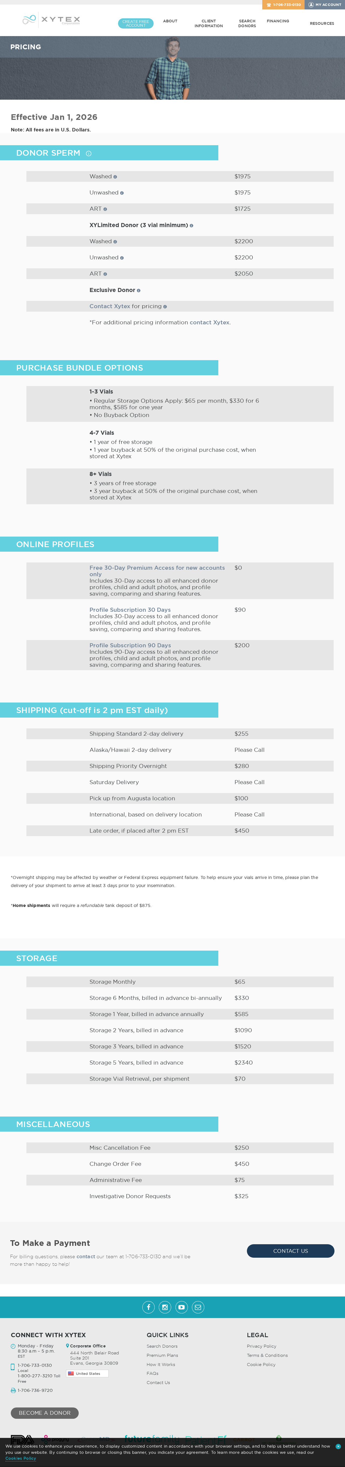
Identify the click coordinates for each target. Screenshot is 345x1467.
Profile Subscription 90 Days (130, 645)
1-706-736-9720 (35, 1390)
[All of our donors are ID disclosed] (89, 154)
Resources (322, 23)
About (170, 21)
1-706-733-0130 (287, 5)
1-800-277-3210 (35, 1375)
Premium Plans (162, 1355)
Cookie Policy (261, 1364)
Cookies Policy (20, 1458)
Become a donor (45, 1413)
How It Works (161, 1364)
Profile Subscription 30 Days (130, 610)
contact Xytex (209, 322)
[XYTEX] (51, 19)
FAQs (152, 1373)
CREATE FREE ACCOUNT (135, 23)
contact (86, 1256)
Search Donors (247, 23)
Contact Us (290, 1251)
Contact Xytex (109, 306)
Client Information (209, 23)
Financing (278, 21)
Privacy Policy (261, 1346)
